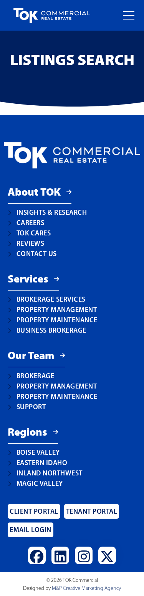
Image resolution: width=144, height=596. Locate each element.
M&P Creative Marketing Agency (86, 588)
